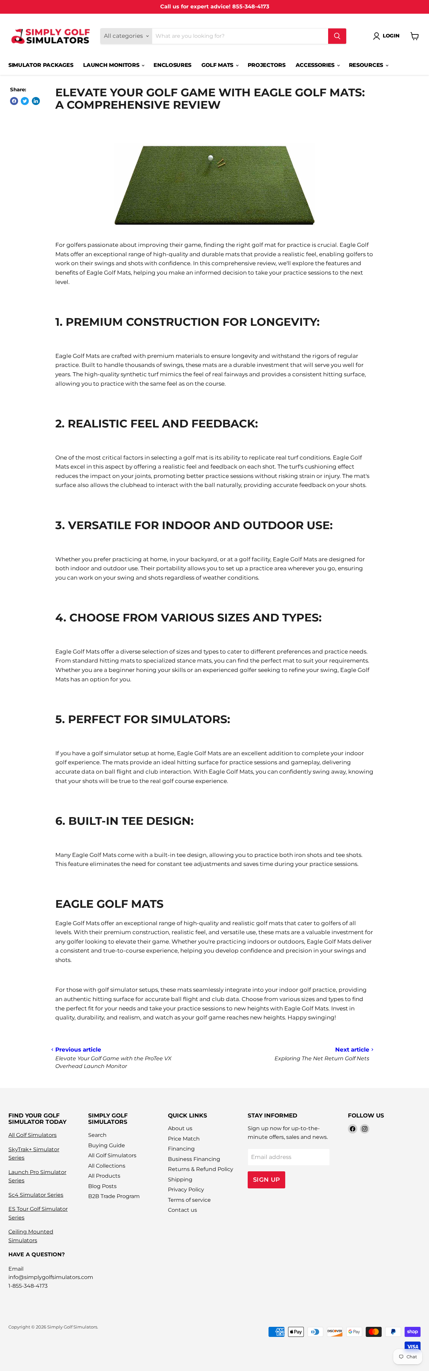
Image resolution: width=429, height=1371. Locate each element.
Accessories (316, 65)
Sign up (266, 1179)
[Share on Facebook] (14, 101)
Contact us (182, 1210)
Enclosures (172, 65)
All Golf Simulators (32, 1135)
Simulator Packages (40, 65)
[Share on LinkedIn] (36, 101)
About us (180, 1128)
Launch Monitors (112, 65)
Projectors (267, 65)
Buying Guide (106, 1145)
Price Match (184, 1139)
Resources (367, 65)
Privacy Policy (186, 1189)
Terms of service (189, 1200)
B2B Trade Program (114, 1196)
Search (97, 1135)
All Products (104, 1176)
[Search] (337, 36)
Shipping (180, 1179)
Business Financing (194, 1159)
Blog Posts (102, 1186)
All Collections (106, 1166)
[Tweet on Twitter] (25, 101)
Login (391, 36)
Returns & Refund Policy (200, 1169)
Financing (181, 1149)
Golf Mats (218, 65)
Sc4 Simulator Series (35, 1195)
